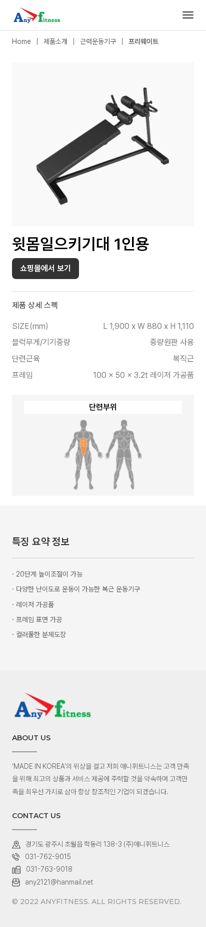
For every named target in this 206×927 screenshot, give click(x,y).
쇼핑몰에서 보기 (45, 268)
